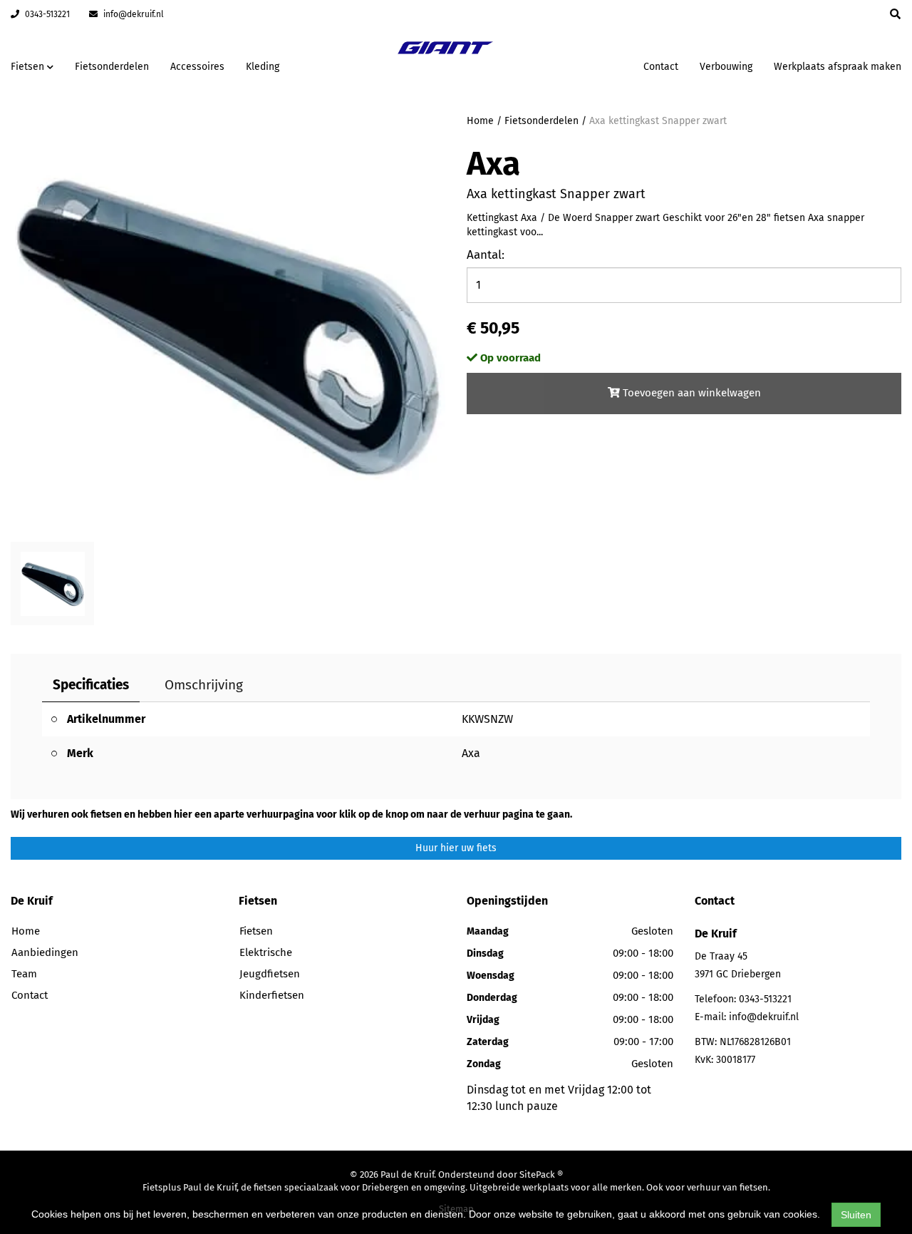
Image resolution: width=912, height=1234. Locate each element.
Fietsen (256, 931)
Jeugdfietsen (269, 973)
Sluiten (856, 1214)
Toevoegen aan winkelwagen (690, 392)
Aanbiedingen (587, 64)
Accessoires (197, 67)
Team (24, 973)
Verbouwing (726, 67)
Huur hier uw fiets (456, 848)
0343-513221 (46, 14)
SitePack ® (541, 1174)
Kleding (262, 67)
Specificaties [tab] (91, 685)
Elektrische (265, 952)
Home (480, 121)
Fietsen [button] (29, 67)
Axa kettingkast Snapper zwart (658, 121)
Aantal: (485, 254)
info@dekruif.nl (132, 14)
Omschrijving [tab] (204, 685)
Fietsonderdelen (112, 67)
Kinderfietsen (271, 995)
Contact (660, 67)
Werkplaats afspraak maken (837, 67)
